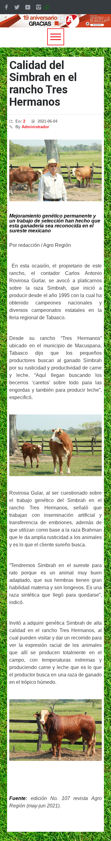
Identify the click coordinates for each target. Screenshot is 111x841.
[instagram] (38, 7)
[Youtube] (27, 7)
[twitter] (17, 7)
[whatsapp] (48, 7)
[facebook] (6, 7)
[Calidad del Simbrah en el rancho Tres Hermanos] (55, 170)
